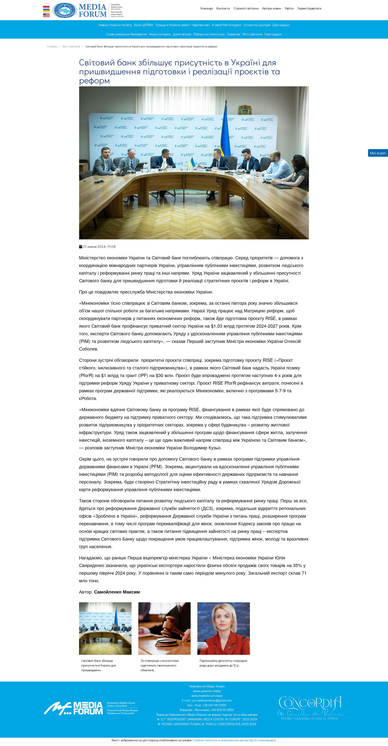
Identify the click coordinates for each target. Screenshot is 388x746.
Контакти (223, 8)
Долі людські (281, 25)
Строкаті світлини (246, 8)
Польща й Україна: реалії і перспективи (182, 25)
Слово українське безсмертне (126, 34)
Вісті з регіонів (252, 34)
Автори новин (271, 8)
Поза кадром (273, 34)
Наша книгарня (160, 34)
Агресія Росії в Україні (226, 25)
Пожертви (233, 34)
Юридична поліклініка (209, 34)
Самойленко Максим (117, 591)
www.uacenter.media (207, 691)
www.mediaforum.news (207, 695)
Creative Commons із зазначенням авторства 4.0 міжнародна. (234, 740)
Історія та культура (257, 25)
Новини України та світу (115, 25)
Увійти (289, 8)
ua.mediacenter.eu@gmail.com (212, 700)
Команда (207, 8)
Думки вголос (182, 34)
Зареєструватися (309, 8)
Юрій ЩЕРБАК (143, 25)
